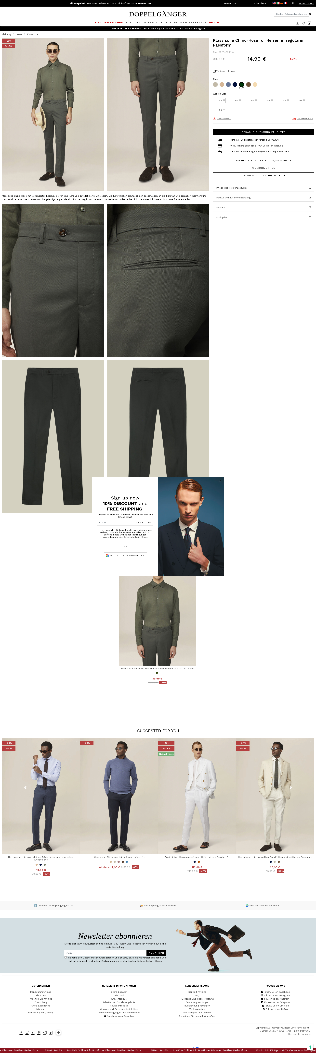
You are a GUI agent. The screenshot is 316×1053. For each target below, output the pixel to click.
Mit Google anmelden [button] (127, 555)
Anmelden (143, 522)
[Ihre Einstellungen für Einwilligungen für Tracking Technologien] (310, 1047)
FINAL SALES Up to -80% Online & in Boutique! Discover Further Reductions (89, 1050)
